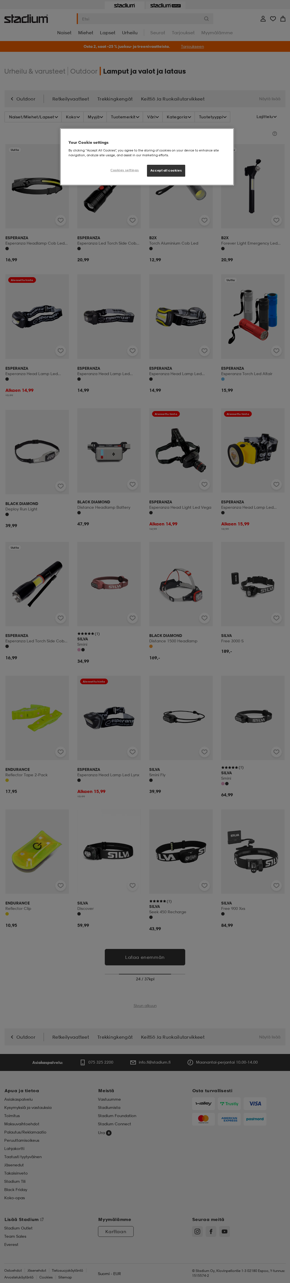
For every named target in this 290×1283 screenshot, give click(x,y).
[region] (147, 156)
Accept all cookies (166, 170)
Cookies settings (124, 170)
